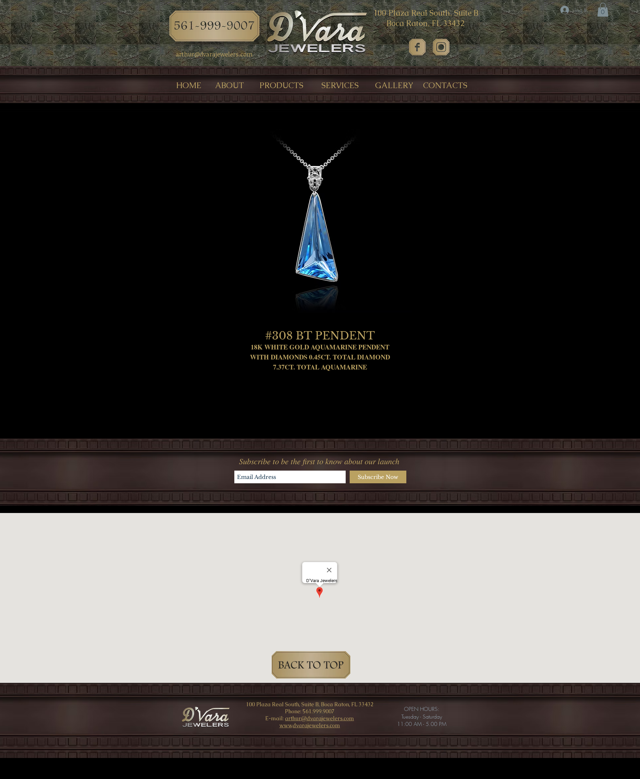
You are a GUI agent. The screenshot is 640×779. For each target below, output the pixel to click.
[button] (603, 10)
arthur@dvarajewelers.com (319, 718)
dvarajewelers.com (316, 725)
